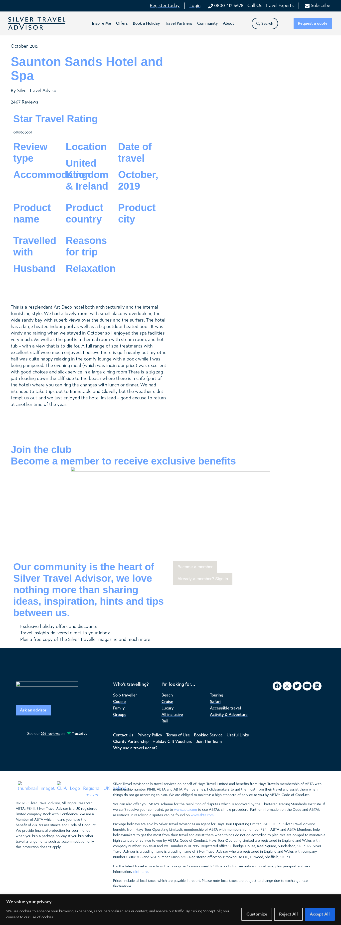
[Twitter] (297, 686)
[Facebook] (277, 686)
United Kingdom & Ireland (87, 175)
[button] (101, 23)
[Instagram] (287, 686)
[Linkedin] (317, 686)
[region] (170, 909)
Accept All (320, 914)
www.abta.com (185, 810)
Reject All (288, 914)
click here (140, 872)
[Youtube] (307, 686)
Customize (256, 914)
